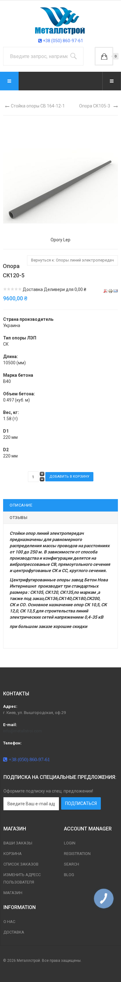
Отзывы (18, 517)
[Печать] (110, 290)
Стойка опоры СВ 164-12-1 (38, 105)
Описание (21, 505)
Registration (77, 853)
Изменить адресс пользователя (22, 878)
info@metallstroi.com (22, 731)
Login (69, 843)
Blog (69, 874)
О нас (9, 921)
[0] (104, 56)
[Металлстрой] (61, 20)
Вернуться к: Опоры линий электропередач (72, 260)
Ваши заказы (17, 843)
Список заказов (20, 864)
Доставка (13, 932)
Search (71, 864)
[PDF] (105, 290)
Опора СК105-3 (94, 105)
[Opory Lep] (60, 178)
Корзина (12, 853)
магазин (12, 892)
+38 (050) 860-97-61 (62, 41)
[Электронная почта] (115, 290)
